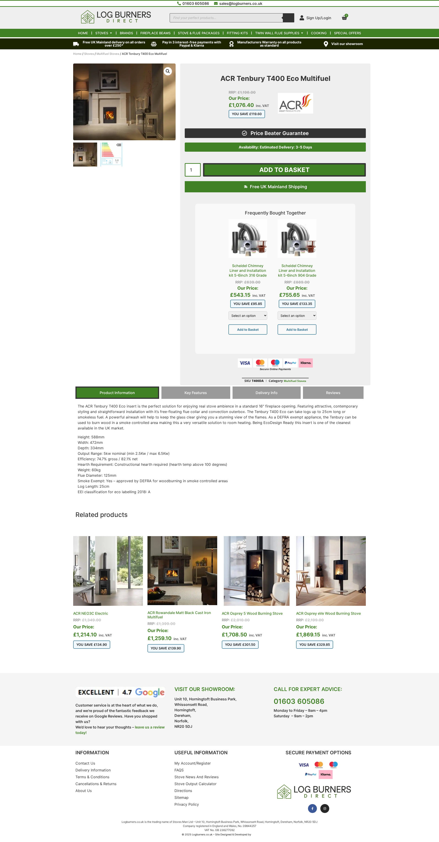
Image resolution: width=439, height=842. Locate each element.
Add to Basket (248, 329)
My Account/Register (192, 763)
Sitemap (181, 797)
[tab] (117, 393)
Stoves (89, 54)
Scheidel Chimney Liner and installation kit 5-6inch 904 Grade (297, 270)
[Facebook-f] (312, 808)
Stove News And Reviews (196, 777)
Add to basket (284, 170)
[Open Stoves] (110, 33)
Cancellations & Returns (95, 783)
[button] (168, 71)
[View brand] (295, 112)
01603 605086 (299, 701)
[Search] (288, 17)
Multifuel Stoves (107, 54)
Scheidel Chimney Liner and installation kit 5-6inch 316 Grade (248, 270)
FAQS (179, 770)
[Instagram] (324, 808)
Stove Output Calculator (195, 783)
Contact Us (85, 763)
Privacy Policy (186, 804)
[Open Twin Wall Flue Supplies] (302, 33)
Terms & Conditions (92, 777)
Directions (183, 790)
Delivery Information (93, 770)
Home (77, 54)
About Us (83, 790)
